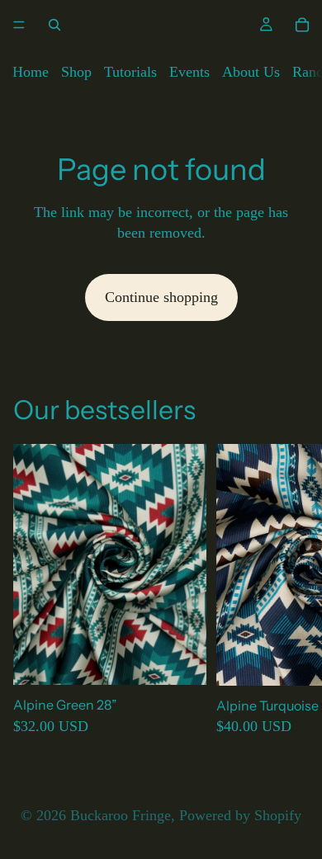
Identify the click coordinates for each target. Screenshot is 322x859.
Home (30, 72)
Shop (76, 72)
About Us (251, 72)
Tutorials (130, 72)
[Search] (54, 25)
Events (189, 72)
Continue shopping (161, 297)
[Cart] (302, 25)
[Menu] (19, 25)
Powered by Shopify (240, 815)
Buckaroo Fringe (120, 815)
